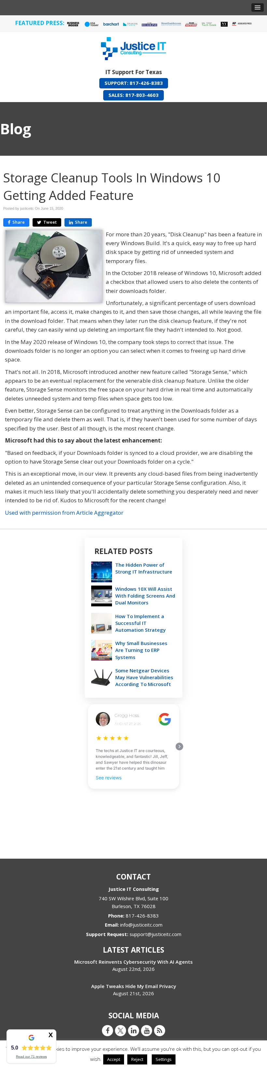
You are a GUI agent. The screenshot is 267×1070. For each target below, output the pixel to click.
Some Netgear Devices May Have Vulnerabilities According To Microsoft (144, 677)
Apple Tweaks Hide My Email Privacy (133, 986)
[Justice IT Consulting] (133, 47)
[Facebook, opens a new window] (107, 1030)
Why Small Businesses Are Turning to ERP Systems (141, 650)
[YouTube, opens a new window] (146, 1030)
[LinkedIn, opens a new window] (133, 1030)
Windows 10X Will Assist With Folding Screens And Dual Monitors (145, 596)
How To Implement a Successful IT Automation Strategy (140, 623)
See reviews (108, 777)
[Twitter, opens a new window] (120, 1030)
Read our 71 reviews (31, 1056)
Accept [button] (113, 1059)
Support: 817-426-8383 (134, 83)
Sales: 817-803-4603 (133, 95)
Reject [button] (137, 1059)
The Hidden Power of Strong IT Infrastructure (143, 568)
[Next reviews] (179, 746)
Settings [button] (164, 1059)
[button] (257, 7)
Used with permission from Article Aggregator (64, 512)
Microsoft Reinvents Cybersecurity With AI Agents (133, 961)
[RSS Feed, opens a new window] (159, 1030)
